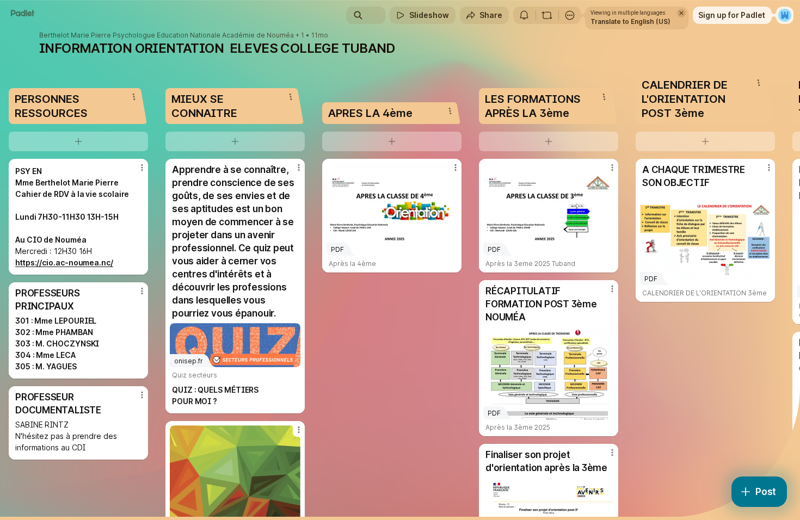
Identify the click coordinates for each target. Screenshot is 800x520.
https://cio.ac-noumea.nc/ (64, 262)
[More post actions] (142, 167)
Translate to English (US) (630, 21)
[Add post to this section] (78, 141)
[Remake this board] (547, 15)
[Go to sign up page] (784, 15)
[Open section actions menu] (133, 97)
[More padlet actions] (570, 15)
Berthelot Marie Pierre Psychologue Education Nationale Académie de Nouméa (166, 35)
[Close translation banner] (681, 13)
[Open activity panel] (524, 15)
